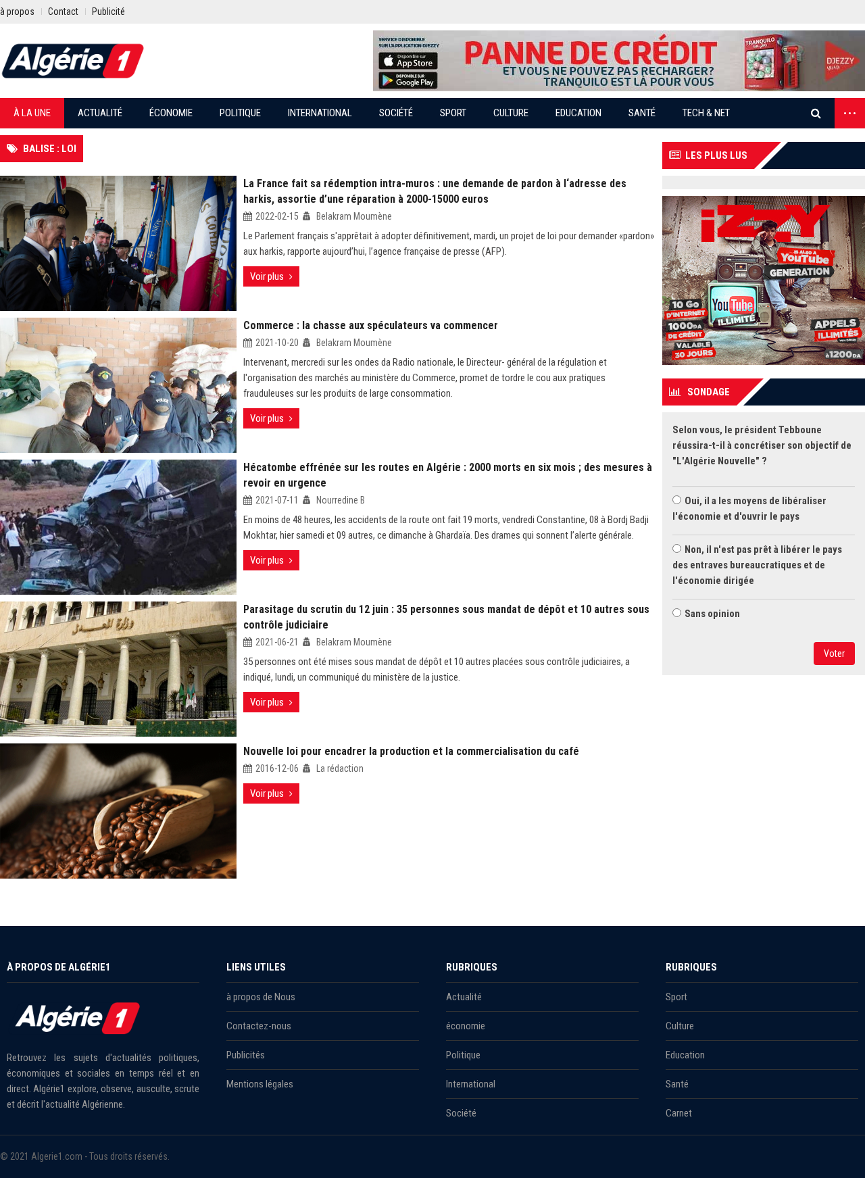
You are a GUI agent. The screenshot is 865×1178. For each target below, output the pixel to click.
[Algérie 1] (73, 60)
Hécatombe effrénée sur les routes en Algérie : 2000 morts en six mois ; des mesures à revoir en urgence (447, 475)
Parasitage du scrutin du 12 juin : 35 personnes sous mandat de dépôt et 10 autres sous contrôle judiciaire (446, 617)
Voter (834, 653)
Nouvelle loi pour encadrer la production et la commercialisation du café (411, 751)
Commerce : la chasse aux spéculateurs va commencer (370, 325)
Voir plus (267, 276)
